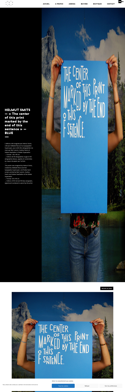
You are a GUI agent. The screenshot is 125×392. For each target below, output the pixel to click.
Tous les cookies (63, 386)
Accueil (46, 4)
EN (122, 1)
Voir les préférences (111, 386)
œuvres (84, 4)
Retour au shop (107, 288)
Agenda (72, 4)
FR (120, 1)
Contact (111, 4)
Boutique (97, 4)
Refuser (87, 386)
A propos (59, 4)
